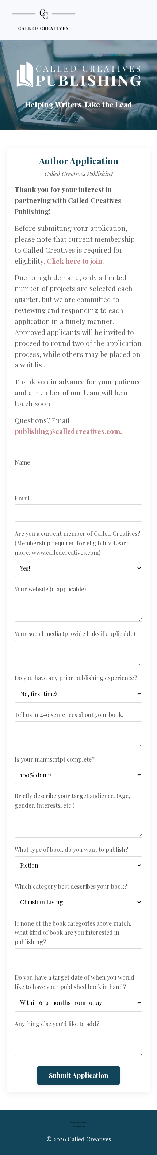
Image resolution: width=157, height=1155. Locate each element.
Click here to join (74, 261)
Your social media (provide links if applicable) (75, 633)
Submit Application (78, 1075)
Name (22, 462)
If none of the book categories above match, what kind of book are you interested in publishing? (73, 932)
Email (22, 498)
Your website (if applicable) (50, 589)
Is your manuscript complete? (55, 759)
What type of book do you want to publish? (71, 849)
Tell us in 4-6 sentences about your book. (69, 714)
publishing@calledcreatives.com (67, 431)
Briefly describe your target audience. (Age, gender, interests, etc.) (72, 800)
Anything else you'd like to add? (57, 1024)
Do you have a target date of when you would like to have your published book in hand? (74, 982)
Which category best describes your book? (71, 886)
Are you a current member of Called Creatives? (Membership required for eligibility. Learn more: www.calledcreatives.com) (77, 543)
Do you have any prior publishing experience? (76, 678)
